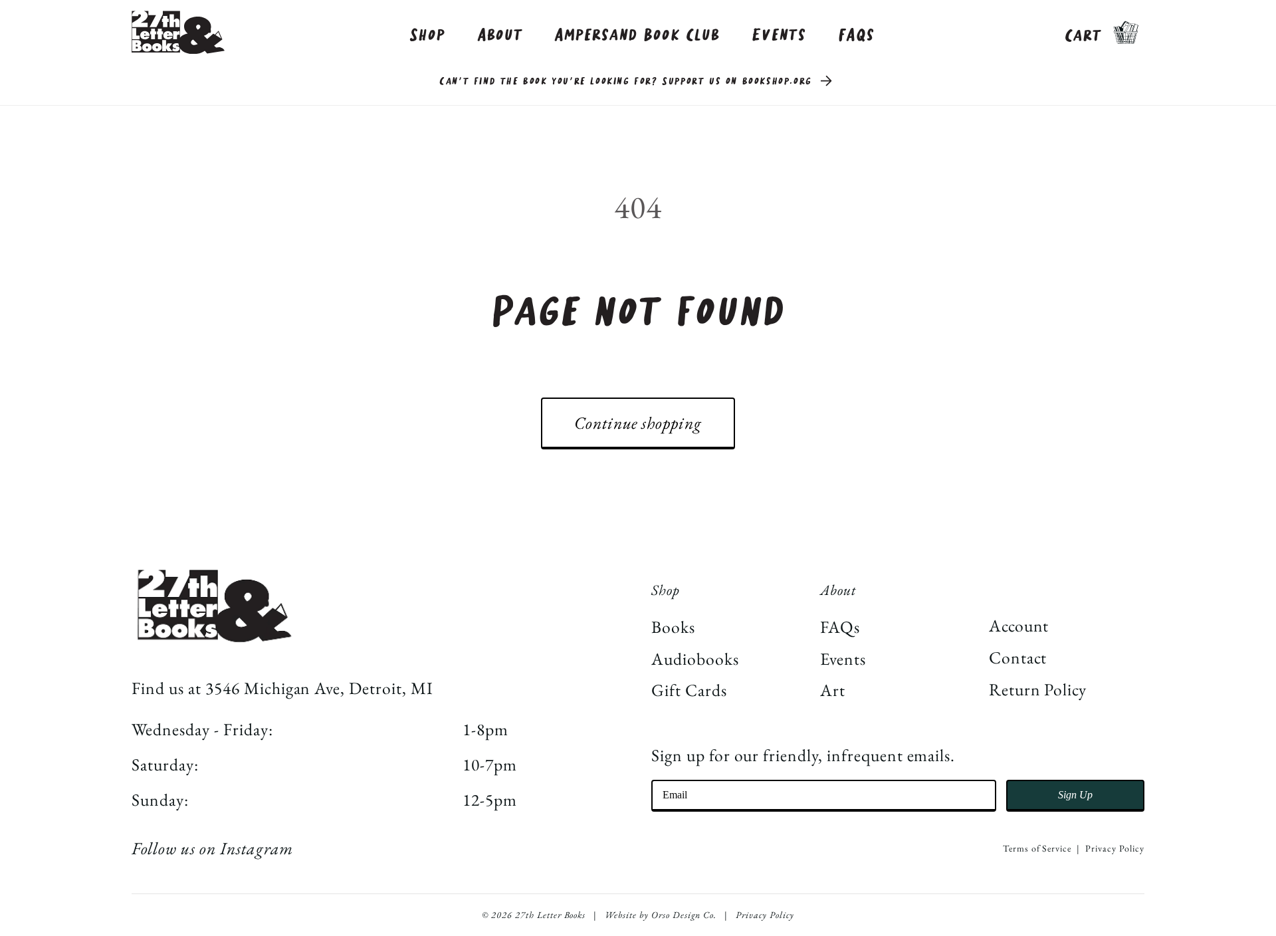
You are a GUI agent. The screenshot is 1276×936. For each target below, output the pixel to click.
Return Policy (1038, 689)
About (500, 36)
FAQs (856, 36)
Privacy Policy (1114, 848)
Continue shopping (638, 422)
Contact (1018, 657)
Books (673, 627)
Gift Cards (689, 690)
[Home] (178, 32)
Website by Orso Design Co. (660, 915)
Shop (427, 36)
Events (779, 36)
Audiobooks (695, 658)
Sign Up (1075, 794)
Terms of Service (1037, 848)
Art (832, 690)
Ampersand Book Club (636, 36)
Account (1019, 625)
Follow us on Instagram (212, 848)
